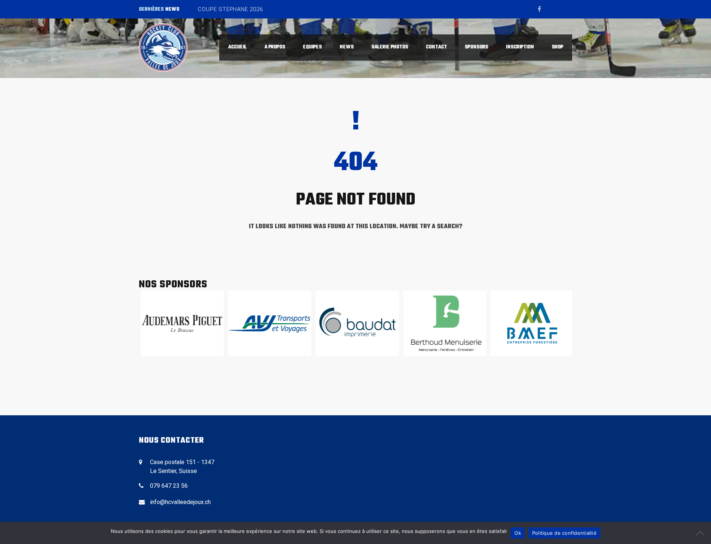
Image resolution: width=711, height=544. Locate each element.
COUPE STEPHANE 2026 (230, 9)
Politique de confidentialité (564, 533)
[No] (701, 533)
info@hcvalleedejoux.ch (180, 502)
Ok (517, 533)
